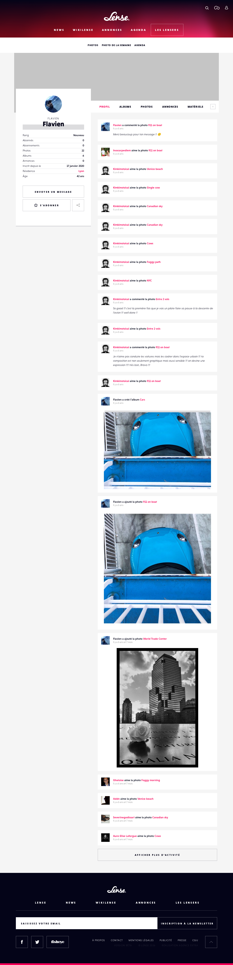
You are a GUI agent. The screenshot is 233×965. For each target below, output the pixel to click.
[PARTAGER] (78, 205)
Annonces (112, 29)
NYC (149, 280)
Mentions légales (141, 940)
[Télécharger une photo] (217, 8)
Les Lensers (167, 29)
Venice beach (155, 168)
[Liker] (206, 520)
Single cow (153, 187)
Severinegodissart (124, 817)
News (59, 29)
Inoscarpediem (122, 150)
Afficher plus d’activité (157, 855)
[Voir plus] (213, 107)
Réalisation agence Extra (180, 945)
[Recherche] (207, 8)
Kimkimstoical (121, 168)
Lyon (81, 170)
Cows (150, 243)
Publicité (166, 940)
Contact (117, 940)
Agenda (139, 29)
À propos (98, 940)
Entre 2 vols (162, 299)
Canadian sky (155, 206)
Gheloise (118, 780)
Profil (104, 106)
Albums (125, 106)
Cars (142, 399)
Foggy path (154, 261)
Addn (116, 798)
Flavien (117, 125)
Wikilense (83, 29)
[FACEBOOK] (22, 942)
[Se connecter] (226, 8)
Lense (40, 902)
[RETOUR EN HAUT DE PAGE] (211, 942)
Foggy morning (150, 780)
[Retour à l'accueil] (116, 16)
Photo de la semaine (116, 45)
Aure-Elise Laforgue (125, 835)
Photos (93, 45)
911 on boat (155, 125)
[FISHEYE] (58, 942)
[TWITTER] (37, 942)
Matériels (195, 106)
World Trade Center (155, 638)
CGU (195, 940)
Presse (182, 940)
